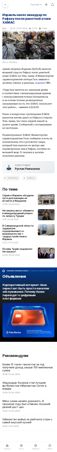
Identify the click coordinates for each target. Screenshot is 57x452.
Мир (4, 28)
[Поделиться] (52, 4)
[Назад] (5, 4)
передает (40, 82)
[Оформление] (46, 4)
